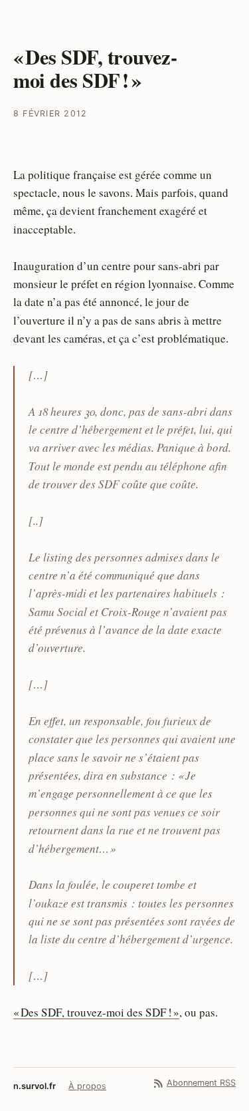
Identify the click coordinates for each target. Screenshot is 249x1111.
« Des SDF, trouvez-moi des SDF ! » (96, 1012)
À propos (87, 1086)
